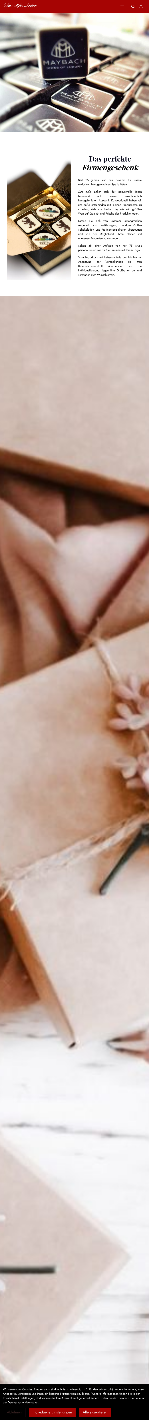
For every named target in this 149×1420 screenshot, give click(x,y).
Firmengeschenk (110, 167)
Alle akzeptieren (95, 1412)
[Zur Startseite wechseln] (20, 5)
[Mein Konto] (141, 6)
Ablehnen (14, 1412)
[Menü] (122, 5)
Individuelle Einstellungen (52, 1412)
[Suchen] (133, 6)
